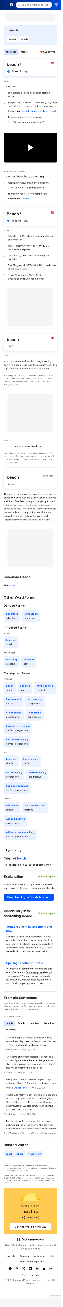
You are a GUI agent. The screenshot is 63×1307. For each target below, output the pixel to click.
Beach (24, 39)
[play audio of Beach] (8, 221)
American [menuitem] (11, 51)
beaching (37, 176)
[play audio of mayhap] (23, 1217)
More (24, 51)
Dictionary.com (11, 5)
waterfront (34, 1153)
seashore (43, 111)
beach (12, 39)
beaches (10, 86)
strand (33, 111)
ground (26, 198)
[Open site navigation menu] (5, 5)
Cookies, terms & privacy (30, 1261)
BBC (11, 1072)
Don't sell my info (30, 1275)
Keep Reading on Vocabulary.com (28, 897)
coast (53, 111)
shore (12, 585)
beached (23, 176)
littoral (25, 111)
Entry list (12, 1256)
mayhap (30, 1211)
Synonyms (49, 51)
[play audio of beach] (8, 71)
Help (51, 1256)
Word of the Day (30, 1206)
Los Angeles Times (18, 1088)
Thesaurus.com (56, 5)
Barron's (13, 1049)
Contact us (38, 1256)
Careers (24, 1256)
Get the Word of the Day (30, 1226)
